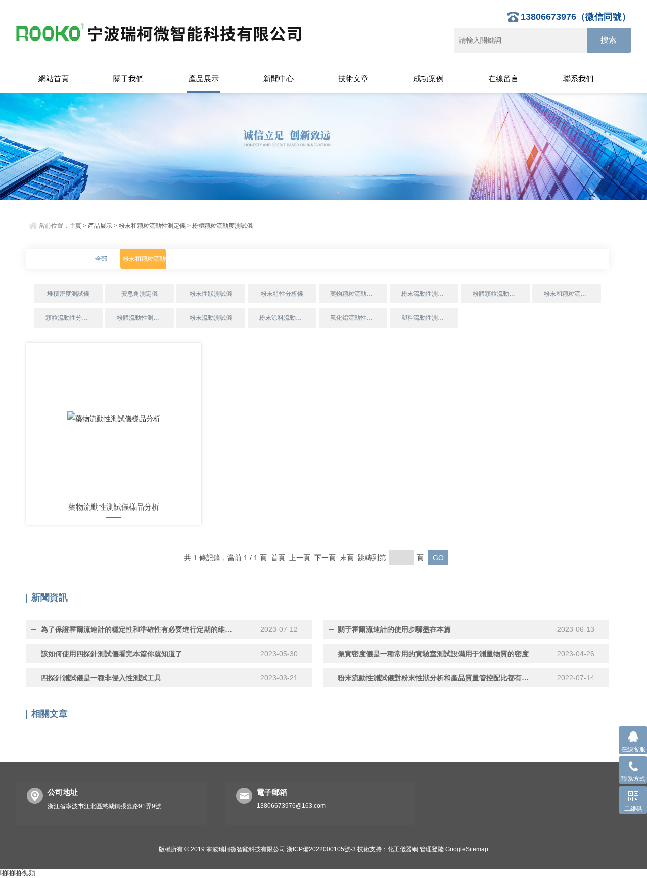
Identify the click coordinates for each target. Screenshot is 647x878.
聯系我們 (578, 78)
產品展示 (204, 78)
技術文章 (353, 78)
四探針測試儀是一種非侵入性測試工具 (101, 678)
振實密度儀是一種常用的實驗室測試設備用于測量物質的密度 (433, 654)
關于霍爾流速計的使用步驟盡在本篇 (394, 629)
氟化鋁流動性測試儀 (357, 317)
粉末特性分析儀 (282, 293)
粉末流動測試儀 (211, 317)
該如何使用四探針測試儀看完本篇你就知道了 (111, 654)
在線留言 (503, 78)
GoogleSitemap (466, 849)
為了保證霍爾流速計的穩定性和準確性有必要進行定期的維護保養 (138, 629)
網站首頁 (53, 78)
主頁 (75, 225)
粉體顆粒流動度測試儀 (222, 225)
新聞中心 (278, 78)
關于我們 (128, 78)
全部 (101, 258)
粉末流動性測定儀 (425, 293)
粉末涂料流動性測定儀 (287, 317)
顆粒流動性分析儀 (69, 317)
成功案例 (428, 78)
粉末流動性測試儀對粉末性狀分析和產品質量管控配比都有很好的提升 (435, 678)
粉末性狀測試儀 (211, 293)
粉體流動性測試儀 (141, 317)
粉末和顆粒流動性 (568, 293)
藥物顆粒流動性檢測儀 (358, 293)
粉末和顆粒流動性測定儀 (152, 225)
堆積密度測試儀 (68, 293)
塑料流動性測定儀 (425, 317)
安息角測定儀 (139, 293)
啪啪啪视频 (17, 873)
